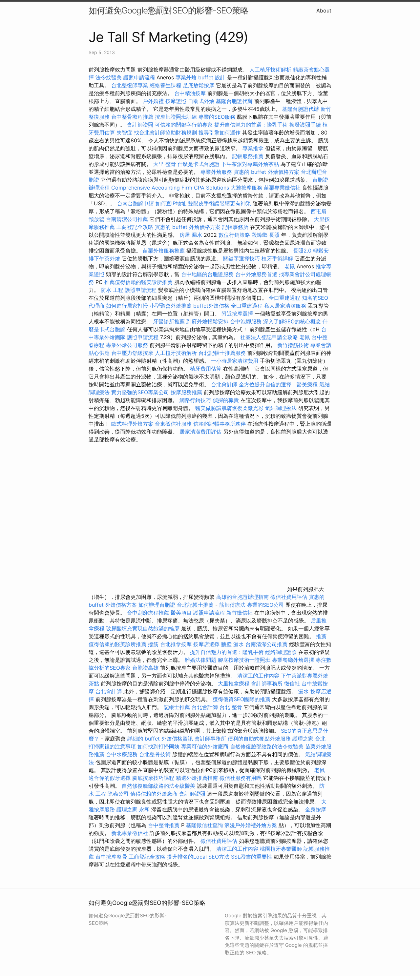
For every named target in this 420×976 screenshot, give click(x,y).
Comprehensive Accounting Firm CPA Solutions (170, 187)
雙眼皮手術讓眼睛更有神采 (219, 203)
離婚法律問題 (200, 660)
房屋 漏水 (190, 235)
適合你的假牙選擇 (110, 778)
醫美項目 (181, 612)
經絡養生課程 (166, 85)
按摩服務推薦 (187, 392)
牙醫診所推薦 (169, 321)
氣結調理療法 (281, 408)
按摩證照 (175, 101)
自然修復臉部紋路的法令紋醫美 (267, 746)
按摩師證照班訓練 (177, 116)
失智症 (124, 132)
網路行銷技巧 (195, 400)
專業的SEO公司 (265, 604)
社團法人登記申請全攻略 (269, 337)
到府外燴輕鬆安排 (207, 321)
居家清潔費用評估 (200, 431)
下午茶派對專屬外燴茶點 (250, 164)
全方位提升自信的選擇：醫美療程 (278, 384)
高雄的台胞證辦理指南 (242, 597)
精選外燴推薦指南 (197, 778)
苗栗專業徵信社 (282, 187)
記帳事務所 (235, 227)
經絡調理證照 (281, 652)
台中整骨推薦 (164, 825)
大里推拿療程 (234, 683)
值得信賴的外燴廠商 (154, 793)
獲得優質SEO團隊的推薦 (241, 699)
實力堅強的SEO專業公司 (140, 392)
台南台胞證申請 (135, 203)
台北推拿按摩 (176, 644)
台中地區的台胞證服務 (207, 274)
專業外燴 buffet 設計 (200, 77)
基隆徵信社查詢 (204, 825)
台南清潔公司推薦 (127, 219)
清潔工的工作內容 (258, 675)
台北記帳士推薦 (195, 604)
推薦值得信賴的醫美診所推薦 (138, 282)
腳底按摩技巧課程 (154, 778)
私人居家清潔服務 (285, 305)
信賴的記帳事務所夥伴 (219, 423)
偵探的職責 (226, 400)
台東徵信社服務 (173, 423)
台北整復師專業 (129, 85)
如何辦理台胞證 (156, 604)
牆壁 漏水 (232, 644)
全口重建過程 (284, 298)
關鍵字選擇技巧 (241, 258)
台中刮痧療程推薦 (149, 612)
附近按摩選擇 (238, 313)
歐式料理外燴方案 (133, 423)
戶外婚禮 (153, 101)
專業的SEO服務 (217, 116)
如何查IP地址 (171, 203)
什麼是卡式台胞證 (199, 164)
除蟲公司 (118, 793)
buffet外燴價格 (211, 305)
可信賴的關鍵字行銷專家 (184, 124)
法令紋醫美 (108, 77)
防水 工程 (112, 290)
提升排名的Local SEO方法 (198, 856)
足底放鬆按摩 (199, 85)
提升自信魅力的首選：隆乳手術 (251, 124)
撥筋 (153, 644)
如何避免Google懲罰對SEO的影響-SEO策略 (168, 10)
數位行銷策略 (234, 235)
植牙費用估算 (205, 368)
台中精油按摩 (190, 93)
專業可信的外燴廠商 (204, 746)
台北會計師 (224, 384)
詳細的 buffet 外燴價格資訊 (160, 738)
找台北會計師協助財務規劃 (165, 132)
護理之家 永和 (133, 809)
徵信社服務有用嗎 (241, 778)
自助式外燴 (201, 101)
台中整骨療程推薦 (133, 116)
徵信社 (292, 683)
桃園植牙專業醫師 (281, 848)
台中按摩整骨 (112, 856)
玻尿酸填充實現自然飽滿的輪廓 (142, 628)
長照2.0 (302, 250)
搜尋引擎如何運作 (220, 132)
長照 (274, 235)
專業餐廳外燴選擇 (294, 660)
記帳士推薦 (177, 707)
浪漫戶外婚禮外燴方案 (251, 825)
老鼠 (289, 266)
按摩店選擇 (207, 644)
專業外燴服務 (216, 172)
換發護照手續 (305, 124)
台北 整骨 (231, 707)
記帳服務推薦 (247, 156)
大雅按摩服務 (247, 187)
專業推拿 (252, 148)
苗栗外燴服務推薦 (164, 250)
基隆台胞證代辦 (234, 101)
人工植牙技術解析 (270, 69)
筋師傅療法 (232, 604)
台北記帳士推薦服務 (222, 353)
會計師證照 (140, 124)
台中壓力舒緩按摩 (133, 353)
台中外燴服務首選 (256, 274)
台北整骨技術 (155, 754)
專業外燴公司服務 (128, 345)
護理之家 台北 (309, 738)
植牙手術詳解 (277, 258)
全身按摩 (315, 809)
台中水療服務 (122, 754)
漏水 (303, 691)
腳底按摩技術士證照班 (245, 660)
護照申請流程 (139, 77)
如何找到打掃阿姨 (158, 746)
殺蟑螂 (259, 235)
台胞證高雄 (145, 667)
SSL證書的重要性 (251, 856)
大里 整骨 (164, 164)
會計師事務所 (267, 683)
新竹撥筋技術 (293, 345)
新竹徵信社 (239, 612)
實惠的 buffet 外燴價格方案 (266, 172)
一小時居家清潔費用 (234, 360)
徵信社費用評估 (288, 597)
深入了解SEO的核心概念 (292, 321)
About (323, 10)
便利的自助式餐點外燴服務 (259, 738)
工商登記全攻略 (134, 227)
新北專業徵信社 (129, 833)
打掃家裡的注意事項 (112, 746)
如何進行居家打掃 (127, 305)
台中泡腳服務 (246, 321)
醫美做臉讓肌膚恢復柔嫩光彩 (229, 408)
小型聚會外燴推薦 (171, 305)
